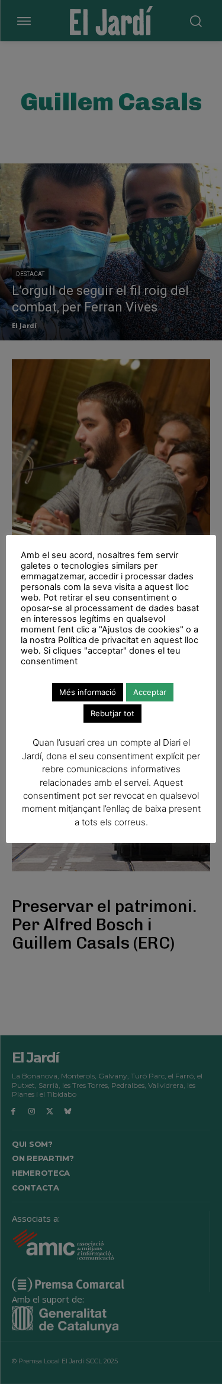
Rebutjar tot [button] (112, 713)
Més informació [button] (87, 692)
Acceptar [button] (149, 692)
